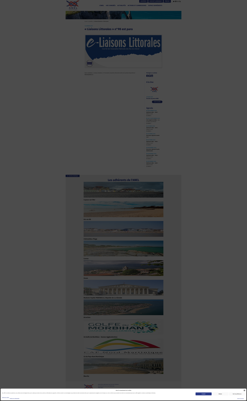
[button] (244, 390)
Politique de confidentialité (14, 398)
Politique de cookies (5, 397)
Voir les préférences (237, 394)
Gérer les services (240, 398)
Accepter (204, 394)
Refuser (220, 394)
